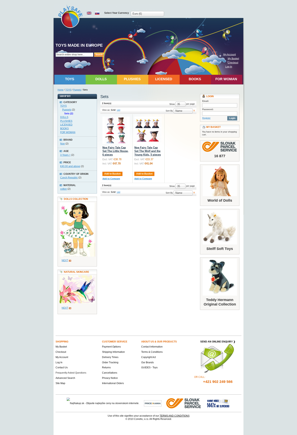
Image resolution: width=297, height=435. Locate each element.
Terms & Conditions (152, 352)
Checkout (233, 62)
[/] (116, 130)
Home (60, 89)
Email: (205, 101)
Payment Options (111, 346)
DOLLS (64, 117)
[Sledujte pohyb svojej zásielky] (219, 147)
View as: (106, 110)
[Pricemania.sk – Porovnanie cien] (153, 403)
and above (70, 166)
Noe (62, 143)
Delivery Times (110, 357)
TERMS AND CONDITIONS (175, 415)
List (118, 110)
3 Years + (65, 155)
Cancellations (109, 372)
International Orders (113, 383)
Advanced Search (65, 378)
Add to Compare (111, 178)
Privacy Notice (110, 378)
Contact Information (152, 346)
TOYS (68, 89)
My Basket (233, 58)
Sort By (169, 111)
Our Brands (147, 362)
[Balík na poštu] (218, 403)
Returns (106, 367)
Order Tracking (110, 362)
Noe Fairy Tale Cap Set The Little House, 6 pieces (115, 151)
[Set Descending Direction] (194, 110)
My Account (229, 54)
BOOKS (64, 128)
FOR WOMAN (67, 132)
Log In (228, 66)
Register (206, 118)
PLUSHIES (66, 121)
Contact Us (62, 367)
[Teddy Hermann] (219, 277)
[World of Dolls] (219, 181)
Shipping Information (113, 352)
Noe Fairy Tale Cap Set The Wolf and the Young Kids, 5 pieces (147, 151)
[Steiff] (219, 227)
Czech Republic (69, 177)
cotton (63, 188)
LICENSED (66, 124)
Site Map (60, 383)
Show (172, 104)
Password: (208, 109)
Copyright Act (148, 357)
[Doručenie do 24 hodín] (183, 403)
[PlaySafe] (70, 16)
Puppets (77, 89)
